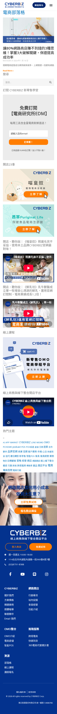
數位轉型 (15, 456)
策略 (19, 460)
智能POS (30, 456)
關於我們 (9, 595)
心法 (44, 451)
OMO (47, 442)
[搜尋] (50, 82)
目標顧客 (11, 460)
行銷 (10, 465)
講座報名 (9, 672)
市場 (39, 451)
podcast (16, 446)
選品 (35, 465)
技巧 (8, 456)
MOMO (39, 442)
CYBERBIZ (25, 442)
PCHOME (7, 447)
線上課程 (9, 667)
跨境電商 (21, 465)
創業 (46, 446)
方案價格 (9, 600)
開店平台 (42, 465)
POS (23, 446)
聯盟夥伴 (9, 614)
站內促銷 (33, 600)
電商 (50, 465)
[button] (51, 5)
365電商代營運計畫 (38, 645)
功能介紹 (33, 609)
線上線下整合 (47, 460)
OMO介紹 (9, 636)
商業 (20, 451)
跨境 (15, 465)
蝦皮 (5, 465)
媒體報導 (9, 609)
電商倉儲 (9, 640)
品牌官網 (13, 451)
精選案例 (9, 604)
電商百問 (7, 470)
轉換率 (29, 465)
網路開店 (36, 460)
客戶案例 (32, 451)
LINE (33, 442)
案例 (52, 456)
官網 (25, 451)
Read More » (8, 70)
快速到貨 (33, 640)
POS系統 (30, 447)
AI (4, 442)
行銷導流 (33, 595)
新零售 (22, 456)
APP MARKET (12, 442)
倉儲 (37, 447)
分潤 (41, 447)
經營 (24, 460)
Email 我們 (10, 618)
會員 (37, 456)
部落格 (7, 662)
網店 (29, 460)
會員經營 (44, 456)
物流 (5, 460)
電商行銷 (17, 470)
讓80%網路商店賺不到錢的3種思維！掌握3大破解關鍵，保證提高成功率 (28, 53)
